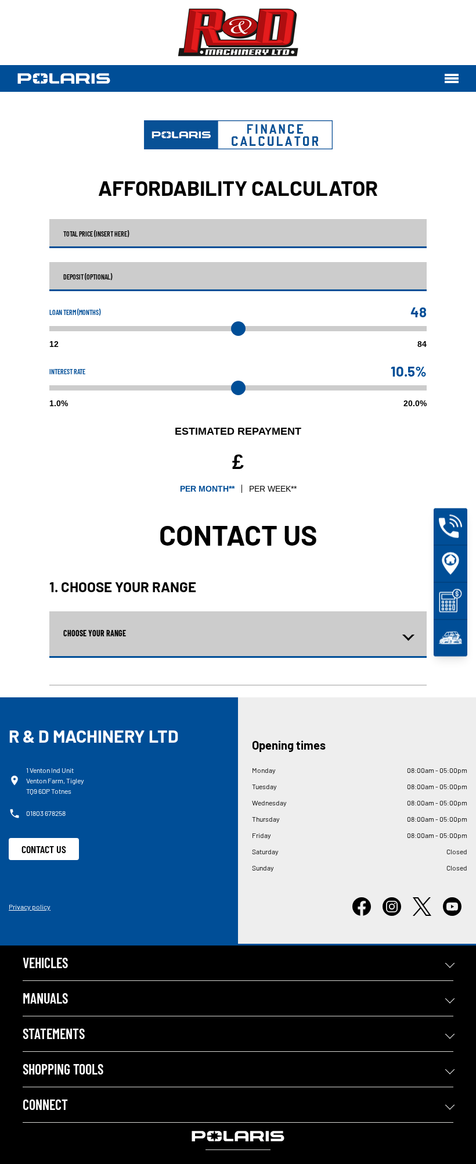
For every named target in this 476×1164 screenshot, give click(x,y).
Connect (45, 1104)
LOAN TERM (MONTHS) (74, 312)
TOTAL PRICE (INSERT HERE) (96, 233)
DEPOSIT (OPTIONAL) (87, 276)
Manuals (45, 998)
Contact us (43, 849)
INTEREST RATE (67, 371)
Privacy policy (30, 906)
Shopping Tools (63, 1069)
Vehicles (45, 962)
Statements (54, 1033)
